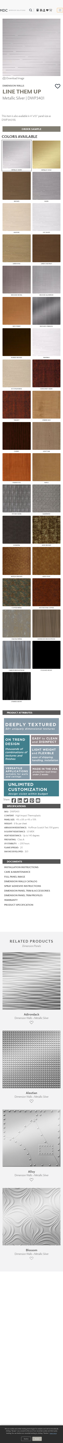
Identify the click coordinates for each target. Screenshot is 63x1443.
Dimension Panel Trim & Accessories (27, 890)
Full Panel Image (14, 876)
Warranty (11, 900)
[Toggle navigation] (60, 10)
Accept (37, 1439)
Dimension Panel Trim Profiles (23, 895)
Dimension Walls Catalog (20, 881)
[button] (57, 86)
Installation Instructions (21, 867)
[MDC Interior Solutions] (12, 10)
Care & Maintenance (17, 871)
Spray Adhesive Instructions (22, 886)
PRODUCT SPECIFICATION (18, 904)
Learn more (53, 1433)
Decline (26, 1439)
